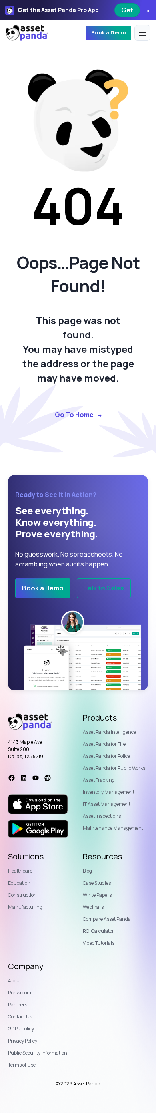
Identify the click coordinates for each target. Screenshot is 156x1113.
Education (19, 883)
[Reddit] (47, 777)
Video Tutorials (98, 943)
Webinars (93, 907)
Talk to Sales (104, 588)
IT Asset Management (106, 804)
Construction (22, 895)
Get (127, 10)
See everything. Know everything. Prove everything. (56, 522)
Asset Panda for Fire (104, 744)
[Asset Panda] (27, 33)
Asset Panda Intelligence (109, 732)
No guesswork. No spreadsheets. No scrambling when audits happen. (69, 559)
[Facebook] (11, 777)
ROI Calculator (98, 931)
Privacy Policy (22, 1040)
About (14, 980)
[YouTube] (35, 777)
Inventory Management (108, 792)
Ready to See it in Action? (55, 495)
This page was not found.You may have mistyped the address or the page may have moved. (78, 349)
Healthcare (20, 870)
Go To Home (74, 415)
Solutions (26, 856)
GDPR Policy (21, 1028)
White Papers (97, 895)
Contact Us (20, 1016)
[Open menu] (142, 33)
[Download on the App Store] (38, 804)
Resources (102, 856)
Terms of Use (22, 1064)
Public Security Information (37, 1052)
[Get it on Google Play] (38, 829)
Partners (17, 1004)
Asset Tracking (99, 780)
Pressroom (19, 992)
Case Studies (97, 883)
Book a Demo (108, 32)
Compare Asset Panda (107, 919)
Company (26, 966)
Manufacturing (25, 907)
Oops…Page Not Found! (78, 274)
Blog (87, 870)
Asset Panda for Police (106, 756)
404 (78, 206)
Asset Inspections (102, 816)
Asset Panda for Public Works (114, 768)
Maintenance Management (113, 828)
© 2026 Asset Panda (78, 1083)
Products (100, 718)
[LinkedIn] (23, 777)
